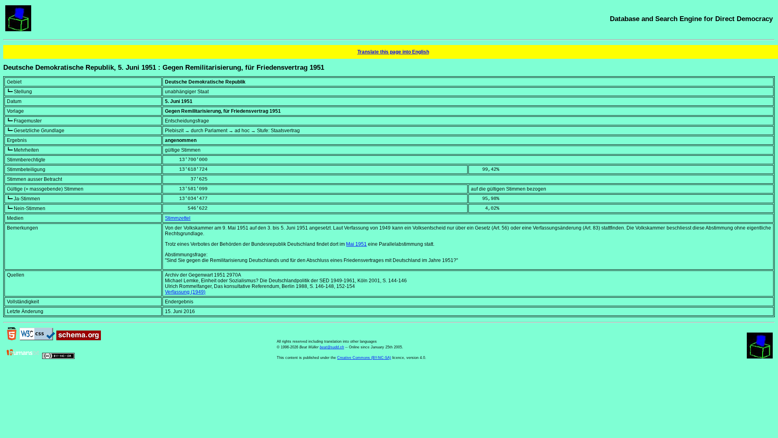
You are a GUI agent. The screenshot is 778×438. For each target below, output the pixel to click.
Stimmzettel (177, 218)
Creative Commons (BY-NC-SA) (364, 358)
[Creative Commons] (58, 357)
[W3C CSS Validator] (37, 338)
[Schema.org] (78, 338)
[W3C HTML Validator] (11, 338)
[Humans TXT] (23, 357)
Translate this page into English (393, 52)
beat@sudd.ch (332, 347)
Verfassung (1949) (185, 292)
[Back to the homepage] (18, 29)
